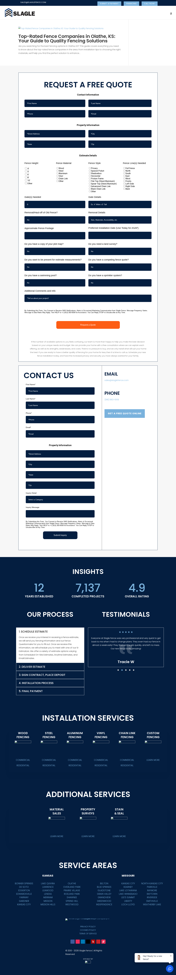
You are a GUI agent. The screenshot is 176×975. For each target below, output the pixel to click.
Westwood (71, 904)
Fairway (23, 897)
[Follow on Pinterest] (98, 942)
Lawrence (48, 887)
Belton (104, 883)
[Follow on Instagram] (78, 942)
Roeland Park (72, 893)
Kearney (128, 887)
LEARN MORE (153, 760)
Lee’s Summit (128, 897)
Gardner (24, 901)
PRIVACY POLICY (88, 926)
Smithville (152, 901)
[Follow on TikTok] (103, 942)
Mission (48, 901)
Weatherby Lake (152, 904)
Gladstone (104, 890)
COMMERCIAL (23, 760)
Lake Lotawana (128, 890)
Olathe (72, 883)
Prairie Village (72, 890)
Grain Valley (104, 893)
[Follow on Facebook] (72, 942)
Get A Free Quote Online (124, 413)
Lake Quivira (48, 883)
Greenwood (104, 901)
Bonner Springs (24, 883)
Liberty (128, 901)
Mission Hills (47, 904)
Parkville (152, 887)
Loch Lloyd (128, 904)
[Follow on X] (88, 942)
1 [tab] (118, 670)
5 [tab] (133, 670)
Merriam (48, 897)
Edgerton (24, 890)
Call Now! (149, 3)
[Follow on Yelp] (93, 942)
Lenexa (48, 893)
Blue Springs (104, 887)
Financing (131, 3)
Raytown (152, 893)
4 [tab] (129, 670)
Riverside (152, 897)
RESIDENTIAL (22, 765)
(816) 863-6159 (111, 399)
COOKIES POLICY (88, 930)
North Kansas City (152, 883)
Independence (104, 904)
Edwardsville (24, 893)
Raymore (152, 890)
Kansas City (24, 904)
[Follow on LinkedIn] (83, 942)
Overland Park (72, 887)
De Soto (24, 887)
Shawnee (72, 897)
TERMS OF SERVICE (88, 933)
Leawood (47, 890)
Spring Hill (72, 901)
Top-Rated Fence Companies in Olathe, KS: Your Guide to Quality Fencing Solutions (66, 38)
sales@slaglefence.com (116, 380)
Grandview (104, 897)
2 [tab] (122, 670)
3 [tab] (126, 670)
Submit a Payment (109, 3)
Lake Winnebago (128, 893)
